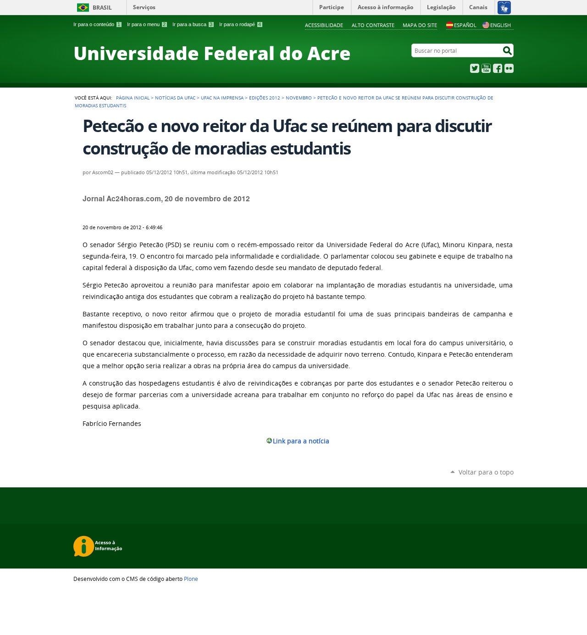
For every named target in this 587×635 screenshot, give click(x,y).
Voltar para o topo (486, 472)
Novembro (299, 97)
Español (465, 25)
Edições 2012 (264, 97)
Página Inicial (133, 97)
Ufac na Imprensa (222, 97)
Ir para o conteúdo (96, 24)
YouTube (486, 68)
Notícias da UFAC (175, 97)
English (500, 25)
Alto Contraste (373, 25)
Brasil (102, 7)
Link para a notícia (301, 441)
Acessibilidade (324, 25)
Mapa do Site (420, 25)
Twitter (474, 68)
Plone (191, 578)
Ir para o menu (146, 24)
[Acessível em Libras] (504, 7)
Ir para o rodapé (240, 24)
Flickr (509, 68)
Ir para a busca (192, 24)
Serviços (144, 7)
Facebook (497, 68)
